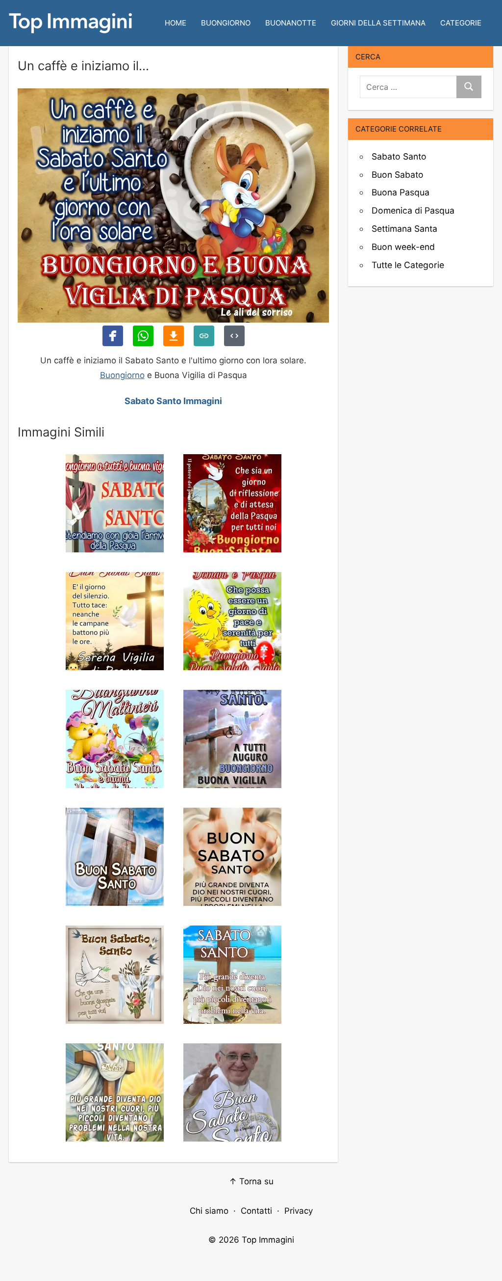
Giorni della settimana (378, 22)
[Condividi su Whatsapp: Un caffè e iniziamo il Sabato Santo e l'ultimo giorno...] (143, 336)
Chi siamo (209, 1211)
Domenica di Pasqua (413, 210)
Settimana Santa (404, 228)
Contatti (256, 1211)
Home (175, 22)
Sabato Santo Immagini (173, 401)
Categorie (460, 22)
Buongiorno (226, 22)
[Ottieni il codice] (234, 336)
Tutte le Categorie (408, 265)
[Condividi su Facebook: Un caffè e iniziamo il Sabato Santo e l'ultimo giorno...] (112, 336)
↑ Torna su (251, 1181)
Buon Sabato (398, 174)
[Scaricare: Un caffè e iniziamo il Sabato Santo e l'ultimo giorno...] (173, 336)
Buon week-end (403, 247)
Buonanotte (290, 22)
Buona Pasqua (400, 192)
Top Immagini (268, 1240)
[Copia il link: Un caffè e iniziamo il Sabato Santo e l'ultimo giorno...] (204, 336)
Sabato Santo (399, 156)
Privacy (298, 1211)
